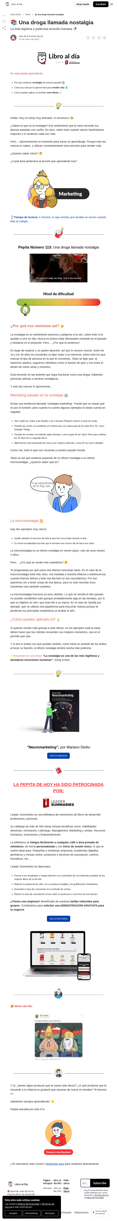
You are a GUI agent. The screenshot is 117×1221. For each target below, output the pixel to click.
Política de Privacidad (28, 1203)
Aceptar (13, 1213)
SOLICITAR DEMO (59, 919)
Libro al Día (15, 14)
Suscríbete (101, 4)
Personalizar (31, 1213)
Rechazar (50, 1213)
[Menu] (111, 4)
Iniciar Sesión (82, 4)
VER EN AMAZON (58, 755)
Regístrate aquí (54, 1163)
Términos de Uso (101, 1195)
